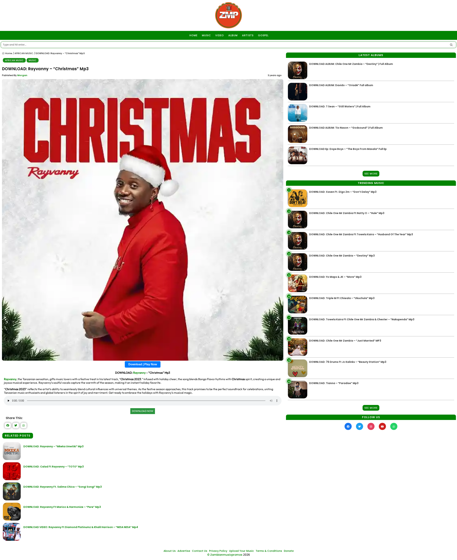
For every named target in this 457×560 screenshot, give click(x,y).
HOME (193, 35)
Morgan (22, 75)
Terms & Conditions (269, 551)
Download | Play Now (142, 364)
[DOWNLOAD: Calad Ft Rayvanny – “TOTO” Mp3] (12, 479)
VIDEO (219, 35)
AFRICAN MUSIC (23, 53)
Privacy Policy (218, 551)
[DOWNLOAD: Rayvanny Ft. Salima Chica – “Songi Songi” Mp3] (12, 499)
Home (8, 53)
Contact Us (199, 551)
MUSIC (206, 35)
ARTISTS (247, 35)
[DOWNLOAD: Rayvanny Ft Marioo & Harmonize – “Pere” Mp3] (12, 519)
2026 (246, 555)
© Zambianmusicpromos (224, 555)
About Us (170, 551)
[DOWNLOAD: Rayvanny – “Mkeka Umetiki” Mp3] (12, 459)
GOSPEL (263, 35)
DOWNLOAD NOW (142, 411)
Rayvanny (139, 372)
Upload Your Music (241, 551)
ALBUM (233, 35)
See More (371, 173)
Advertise (183, 551)
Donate (289, 551)
